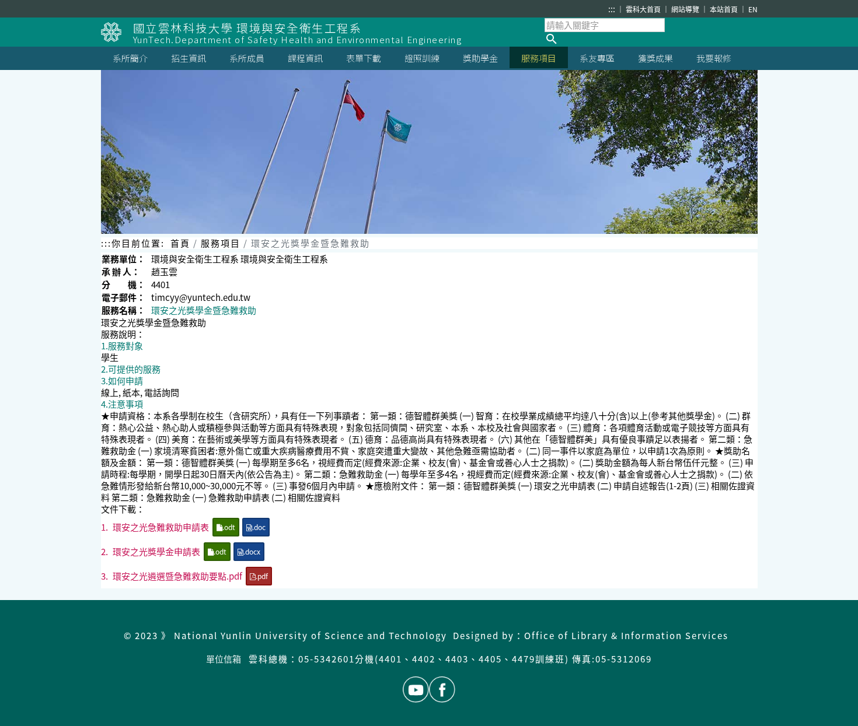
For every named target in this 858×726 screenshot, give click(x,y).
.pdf (262, 576)
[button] (651, 39)
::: (611, 9)
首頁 (180, 243)
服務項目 (220, 243)
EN (753, 9)
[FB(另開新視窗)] (442, 689)
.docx (251, 551)
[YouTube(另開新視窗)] (416, 689)
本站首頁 (725, 9)
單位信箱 (223, 659)
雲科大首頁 (644, 9)
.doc (259, 527)
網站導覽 (686, 9)
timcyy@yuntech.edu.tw (200, 297)
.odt (228, 527)
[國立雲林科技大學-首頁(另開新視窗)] (117, 32)
